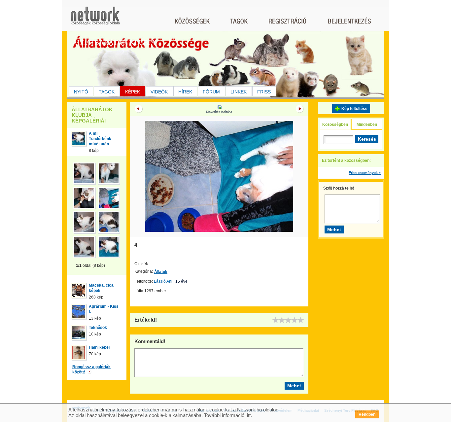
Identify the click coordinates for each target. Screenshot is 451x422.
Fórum (211, 91)
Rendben (367, 414)
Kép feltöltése (354, 108)
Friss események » (365, 173)
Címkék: (141, 264)
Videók (159, 91)
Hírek (185, 91)
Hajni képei (99, 347)
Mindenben (367, 124)
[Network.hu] (95, 19)
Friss (264, 91)
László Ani (163, 281)
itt (249, 415)
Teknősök (98, 327)
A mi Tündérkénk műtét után (100, 138)
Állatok (160, 271)
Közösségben (335, 124)
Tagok (107, 91)
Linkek (238, 91)
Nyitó (81, 91)
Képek (132, 91)
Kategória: (143, 271)
